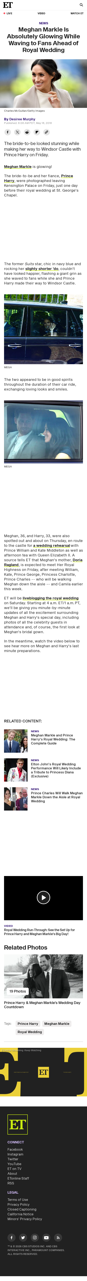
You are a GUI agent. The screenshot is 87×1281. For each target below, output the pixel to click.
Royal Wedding (30, 1032)
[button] (43, 897)
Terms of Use (17, 1199)
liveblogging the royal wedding (51, 598)
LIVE (9, 13)
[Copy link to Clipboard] (46, 133)
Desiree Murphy (22, 119)
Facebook (15, 1149)
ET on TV (14, 1168)
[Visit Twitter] (23, 1238)
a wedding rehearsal (51, 545)
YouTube (14, 1164)
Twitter (12, 1159)
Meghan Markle (18, 167)
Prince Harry (28, 1024)
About (12, 1173)
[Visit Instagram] (35, 1238)
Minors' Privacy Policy (24, 1219)
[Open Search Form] (81, 5)
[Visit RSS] (58, 1238)
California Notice (20, 1214)
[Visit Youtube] (46, 1238)
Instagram (15, 1154)
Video (41, 13)
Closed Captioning (21, 1209)
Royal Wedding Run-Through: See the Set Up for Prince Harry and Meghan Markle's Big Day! (39, 932)
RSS (10, 1183)
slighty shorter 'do (41, 269)
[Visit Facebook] (11, 1238)
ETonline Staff (18, 1178)
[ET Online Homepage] (9, 5)
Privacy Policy (18, 1204)
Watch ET (77, 13)
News (43, 23)
